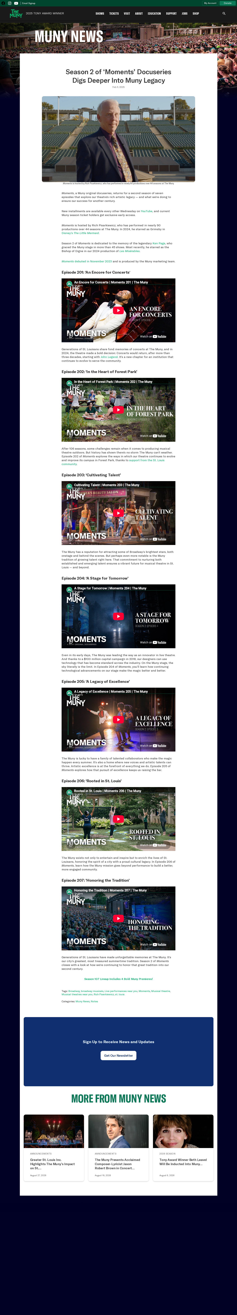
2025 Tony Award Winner (45, 13)
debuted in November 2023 (87, 261)
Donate (228, 3)
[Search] (224, 13)
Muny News (83, 1001)
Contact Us (11, 1249)
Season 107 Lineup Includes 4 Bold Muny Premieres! (118, 979)
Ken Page (159, 243)
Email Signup (28, 3)
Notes (94, 1001)
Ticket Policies (59, 1249)
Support (171, 13)
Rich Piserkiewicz (104, 994)
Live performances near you (121, 991)
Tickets (114, 13)
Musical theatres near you (77, 994)
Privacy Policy (227, 1305)
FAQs (121, 1249)
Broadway (74, 991)
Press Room (83, 1249)
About (139, 13)
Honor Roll (105, 1249)
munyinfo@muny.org (184, 1291)
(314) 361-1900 (181, 1288)
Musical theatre (160, 991)
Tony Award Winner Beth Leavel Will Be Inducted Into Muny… (183, 1162)
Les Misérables (129, 251)
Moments (144, 991)
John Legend (109, 357)
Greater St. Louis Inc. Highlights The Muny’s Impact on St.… (52, 1164)
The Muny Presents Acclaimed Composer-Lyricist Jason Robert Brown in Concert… (117, 1164)
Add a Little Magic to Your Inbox (199, 1233)
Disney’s (80, 233)
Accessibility (33, 1249)
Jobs (185, 13)
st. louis (119, 994)
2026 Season (167, 1153)
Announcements (41, 1153)
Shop (196, 13)
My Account (210, 3)
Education (154, 13)
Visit (127, 13)
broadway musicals (92, 991)
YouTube (146, 211)
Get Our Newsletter (118, 1055)
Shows (100, 13)
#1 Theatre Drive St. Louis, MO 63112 (183, 1281)
